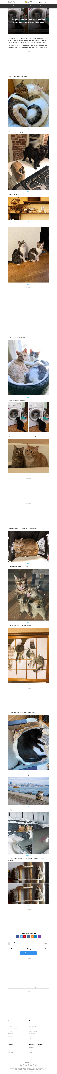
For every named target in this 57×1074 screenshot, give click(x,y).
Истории (10, 1026)
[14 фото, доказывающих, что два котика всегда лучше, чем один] (39, 936)
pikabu (28, 434)
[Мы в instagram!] (28, 1065)
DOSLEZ (28, 1062)
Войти (40, 2)
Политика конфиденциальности (15, 1054)
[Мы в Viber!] (33, 1065)
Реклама (10, 1050)
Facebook (31, 1047)
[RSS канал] (36, 1065)
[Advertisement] (28, 62)
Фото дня (10, 1031)
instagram (28, 855)
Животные (10, 1033)
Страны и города (33, 1031)
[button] (17, 936)
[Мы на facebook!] (9, 2)
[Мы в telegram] (11, 2)
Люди (30, 1036)
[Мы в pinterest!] (31, 1065)
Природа (10, 1036)
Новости (10, 1023)
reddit (28, 129)
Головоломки (32, 1023)
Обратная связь (11, 1052)
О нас (9, 1047)
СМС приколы (32, 1026)
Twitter (30, 1052)
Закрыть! (37, 6)
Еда (8, 1041)
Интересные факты (12, 1028)
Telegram (31, 1050)
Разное (31, 1038)
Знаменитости (32, 1033)
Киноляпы (31, 1028)
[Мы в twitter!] (26, 1065)
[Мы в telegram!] (23, 1065)
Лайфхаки (10, 1038)
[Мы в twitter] (14, 2)
